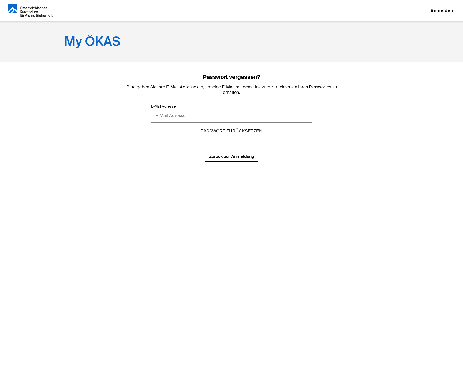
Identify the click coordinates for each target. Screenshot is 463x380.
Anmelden (442, 11)
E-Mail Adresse (163, 106)
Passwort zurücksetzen (231, 131)
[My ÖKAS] (30, 10)
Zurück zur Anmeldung (231, 156)
